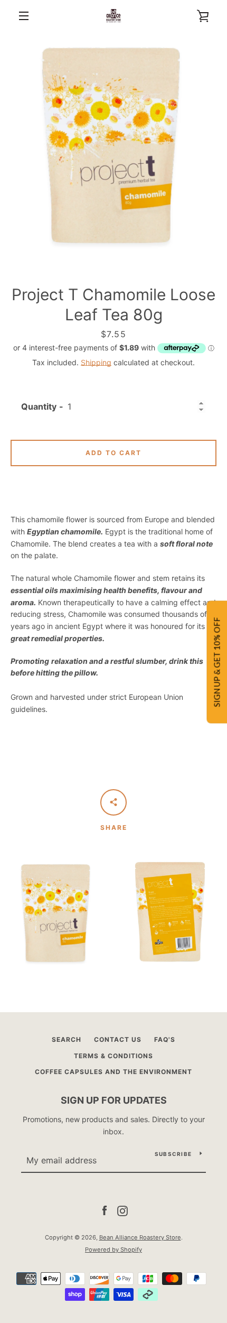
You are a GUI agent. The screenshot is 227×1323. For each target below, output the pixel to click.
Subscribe (173, 1154)
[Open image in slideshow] (113, 145)
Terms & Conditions (113, 1056)
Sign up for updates (114, 1100)
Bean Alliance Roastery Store (140, 1237)
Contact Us (117, 1039)
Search (66, 1039)
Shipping (96, 362)
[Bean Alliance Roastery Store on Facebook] (104, 1210)
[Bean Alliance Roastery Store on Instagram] (122, 1210)
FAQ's (164, 1039)
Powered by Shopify (113, 1249)
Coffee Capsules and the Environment (113, 1072)
